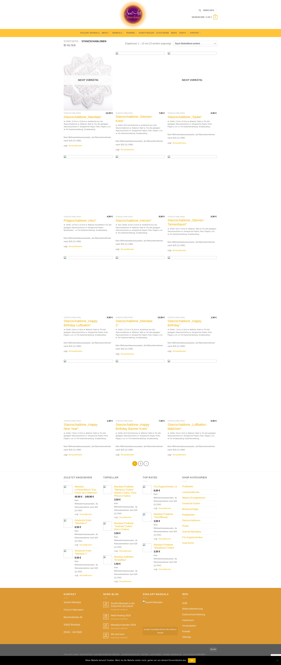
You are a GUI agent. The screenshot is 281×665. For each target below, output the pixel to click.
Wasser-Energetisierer (193, 497)
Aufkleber (155, 654)
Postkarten (187, 486)
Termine (130, 33)
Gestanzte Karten (191, 503)
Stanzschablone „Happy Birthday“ (184, 323)
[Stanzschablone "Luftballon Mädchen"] (192, 389)
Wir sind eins (117, 634)
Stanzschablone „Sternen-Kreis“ (134, 119)
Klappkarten (188, 514)
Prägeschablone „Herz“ (80, 220)
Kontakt (194, 33)
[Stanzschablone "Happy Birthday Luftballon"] (88, 285)
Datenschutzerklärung (193, 614)
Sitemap (186, 637)
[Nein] (277, 661)
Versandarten (189, 625)
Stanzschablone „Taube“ (185, 117)
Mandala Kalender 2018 (123, 625)
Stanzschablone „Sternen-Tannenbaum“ (186, 222)
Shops (182, 33)
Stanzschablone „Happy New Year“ (80, 427)
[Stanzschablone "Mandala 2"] (140, 285)
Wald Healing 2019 (121, 615)
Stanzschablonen (191, 520)
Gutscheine (162, 33)
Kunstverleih (146, 33)
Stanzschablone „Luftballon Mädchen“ (187, 427)
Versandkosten (75, 145)
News (174, 33)
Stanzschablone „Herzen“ (133, 220)
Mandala (117, 33)
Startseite (71, 41)
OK (191, 660)
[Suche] (200, 10)
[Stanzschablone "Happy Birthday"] (192, 285)
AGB (184, 603)
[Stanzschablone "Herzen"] (140, 184)
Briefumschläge (190, 509)
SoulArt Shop (71, 654)
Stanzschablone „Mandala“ (82, 117)
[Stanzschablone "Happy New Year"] (88, 389)
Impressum (188, 620)
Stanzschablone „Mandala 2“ (134, 323)
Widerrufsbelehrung (192, 609)
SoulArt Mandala (90, 33)
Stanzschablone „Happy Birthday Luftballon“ (80, 323)
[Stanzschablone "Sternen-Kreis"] (140, 81)
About (105, 33)
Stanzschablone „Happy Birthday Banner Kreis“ (132, 427)
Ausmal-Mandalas (191, 531)
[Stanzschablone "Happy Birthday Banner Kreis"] (140, 389)
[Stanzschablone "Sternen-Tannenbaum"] (192, 184)
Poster (185, 526)
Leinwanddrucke (190, 492)
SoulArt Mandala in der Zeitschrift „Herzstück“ (123, 604)
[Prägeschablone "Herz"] (88, 184)
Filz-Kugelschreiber (192, 537)
